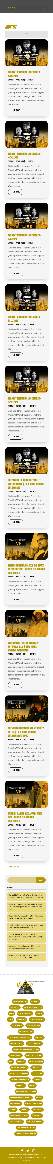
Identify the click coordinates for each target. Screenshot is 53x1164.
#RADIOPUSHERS (36, 1061)
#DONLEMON (17, 1025)
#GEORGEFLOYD (25, 1031)
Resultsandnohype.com (30, 1154)
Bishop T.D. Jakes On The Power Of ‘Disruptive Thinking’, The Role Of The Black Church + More (26, 896)
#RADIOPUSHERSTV (19, 1067)
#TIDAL (39, 1097)
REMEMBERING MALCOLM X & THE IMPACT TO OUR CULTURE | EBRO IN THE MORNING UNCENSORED (26, 569)
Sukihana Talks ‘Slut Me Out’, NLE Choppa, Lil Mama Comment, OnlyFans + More (24, 956)
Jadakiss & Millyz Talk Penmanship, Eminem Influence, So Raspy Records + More (24, 947)
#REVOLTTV (37, 1073)
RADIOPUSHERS (16, 1121)
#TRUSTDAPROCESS (33, 1103)
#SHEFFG (37, 1079)
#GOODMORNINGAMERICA (20, 1037)
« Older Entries (12, 866)
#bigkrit (35, 1001)
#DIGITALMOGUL (37, 1019)
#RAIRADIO (36, 1067)
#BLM (11, 1013)
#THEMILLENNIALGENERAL (20, 1097)
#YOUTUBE (36, 1115)
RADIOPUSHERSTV (34, 1121)
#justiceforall (34, 1043)
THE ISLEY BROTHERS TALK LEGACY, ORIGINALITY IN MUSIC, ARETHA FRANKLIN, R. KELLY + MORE (26, 936)
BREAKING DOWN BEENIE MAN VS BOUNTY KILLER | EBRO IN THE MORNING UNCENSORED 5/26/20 (26, 732)
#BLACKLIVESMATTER (33, 1007)
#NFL (11, 1061)
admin (12, 80)
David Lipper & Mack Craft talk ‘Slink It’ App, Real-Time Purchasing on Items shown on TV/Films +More (26, 906)
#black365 (14, 1007)
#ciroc (39, 1013)
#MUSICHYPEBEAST (34, 1055)
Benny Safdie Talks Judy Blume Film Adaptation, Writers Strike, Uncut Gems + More (26, 917)
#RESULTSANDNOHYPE (18, 1073)
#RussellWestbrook (20, 1079)
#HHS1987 (39, 1037)
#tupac (12, 1109)
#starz (32, 1085)
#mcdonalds (15, 1055)
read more (16, 110)
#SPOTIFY (20, 1085)
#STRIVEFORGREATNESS (26, 1091)
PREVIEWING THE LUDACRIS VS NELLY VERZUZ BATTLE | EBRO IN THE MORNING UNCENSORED (26, 483)
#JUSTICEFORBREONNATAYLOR (26, 1049)
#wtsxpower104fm (19, 1115)
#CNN (10, 1019)
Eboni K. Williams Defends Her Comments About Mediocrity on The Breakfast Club (26, 926)
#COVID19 (21, 1019)
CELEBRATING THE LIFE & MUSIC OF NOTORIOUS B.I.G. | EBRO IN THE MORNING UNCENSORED (23, 646)
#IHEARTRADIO (16, 1043)
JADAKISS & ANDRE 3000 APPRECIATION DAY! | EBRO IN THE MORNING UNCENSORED (25, 817)
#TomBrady (15, 1103)
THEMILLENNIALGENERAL (26, 1133)
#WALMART (37, 1109)
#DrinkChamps (33, 1025)
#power (20, 1061)
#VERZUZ (24, 1109)
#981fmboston (19, 1001)
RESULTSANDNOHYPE (26, 1128)
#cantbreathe (25, 1013)
